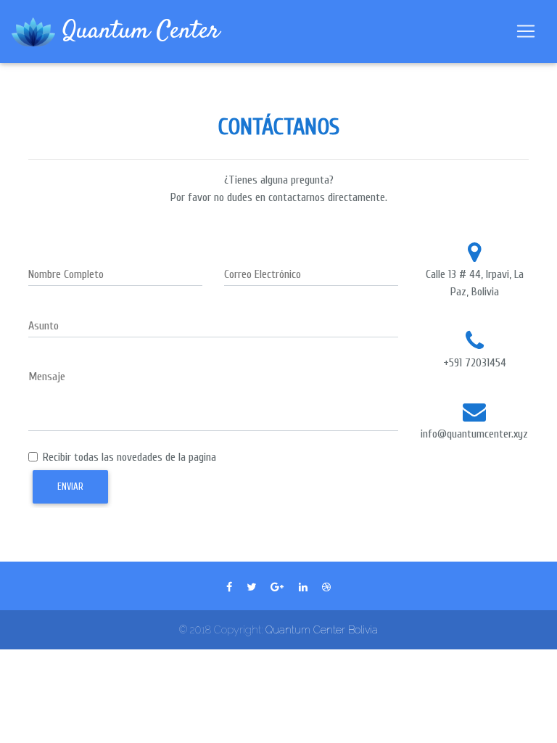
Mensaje (46, 376)
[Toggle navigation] (525, 31)
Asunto (43, 325)
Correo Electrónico (262, 274)
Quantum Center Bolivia (321, 629)
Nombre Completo (66, 274)
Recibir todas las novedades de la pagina (129, 457)
